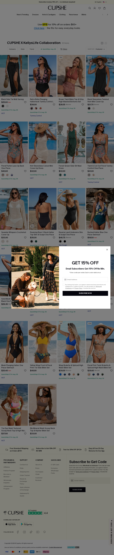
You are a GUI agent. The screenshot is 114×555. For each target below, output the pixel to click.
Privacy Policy (78, 288)
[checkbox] (63, 285)
